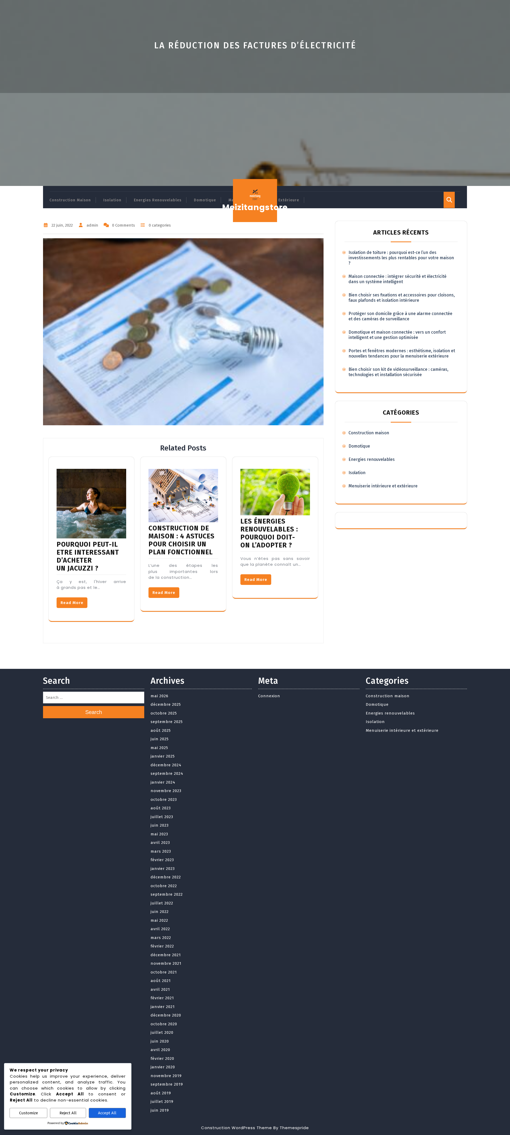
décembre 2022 (166, 877)
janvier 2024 (163, 782)
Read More (72, 602)
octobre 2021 (164, 972)
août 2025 (161, 730)
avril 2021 (160, 989)
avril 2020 (160, 1049)
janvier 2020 (163, 1067)
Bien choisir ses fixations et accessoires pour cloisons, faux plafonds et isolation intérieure (401, 297)
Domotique (205, 200)
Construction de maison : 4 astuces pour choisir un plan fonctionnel (181, 540)
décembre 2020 (166, 1015)
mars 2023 (161, 851)
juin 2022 (160, 911)
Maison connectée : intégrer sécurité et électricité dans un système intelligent (397, 279)
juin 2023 (160, 825)
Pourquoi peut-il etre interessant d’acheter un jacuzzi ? (88, 556)
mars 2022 (161, 937)
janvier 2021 (163, 1006)
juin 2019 (160, 1110)
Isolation (112, 200)
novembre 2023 (166, 790)
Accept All (107, 1113)
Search (93, 712)
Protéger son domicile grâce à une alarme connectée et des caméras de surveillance (400, 316)
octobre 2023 (164, 799)
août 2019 (161, 1093)
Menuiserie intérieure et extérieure (383, 485)
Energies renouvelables (157, 200)
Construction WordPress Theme (236, 1127)
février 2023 (162, 859)
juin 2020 (160, 1041)
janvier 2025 (163, 756)
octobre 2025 (164, 713)
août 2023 (161, 808)
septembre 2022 (167, 894)
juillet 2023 (162, 816)
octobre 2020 (164, 1024)
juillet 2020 (162, 1032)
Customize (28, 1113)
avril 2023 (160, 842)
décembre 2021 (166, 955)
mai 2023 (159, 834)
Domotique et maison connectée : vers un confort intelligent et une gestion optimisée (397, 335)
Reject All (68, 1113)
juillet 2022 (162, 903)
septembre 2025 (167, 721)
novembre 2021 (166, 963)
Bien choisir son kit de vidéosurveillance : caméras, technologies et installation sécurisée (398, 372)
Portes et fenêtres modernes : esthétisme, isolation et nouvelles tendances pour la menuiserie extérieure (401, 353)
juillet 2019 (162, 1101)
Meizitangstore (255, 207)
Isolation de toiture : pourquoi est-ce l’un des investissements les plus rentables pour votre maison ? (401, 258)
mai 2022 (159, 920)
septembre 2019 (167, 1084)
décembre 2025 (166, 704)
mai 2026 (159, 696)
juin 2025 (160, 739)
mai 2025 (159, 747)
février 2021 (162, 998)
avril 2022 (160, 928)
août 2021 (161, 980)
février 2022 (162, 946)
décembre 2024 (166, 765)
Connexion (269, 696)
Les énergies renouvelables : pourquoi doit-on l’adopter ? (269, 533)
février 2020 (162, 1058)
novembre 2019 (166, 1075)
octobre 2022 (164, 885)
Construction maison (70, 200)
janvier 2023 (163, 868)
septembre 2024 (167, 773)
